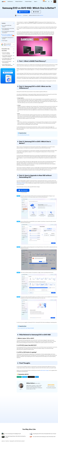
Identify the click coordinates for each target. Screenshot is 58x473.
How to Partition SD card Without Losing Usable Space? (7, 65)
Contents (3, 23)
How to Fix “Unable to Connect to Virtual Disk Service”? (6, 53)
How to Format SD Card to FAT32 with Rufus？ (6, 62)
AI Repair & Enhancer (18, 1)
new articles (4, 50)
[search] (51, 1)
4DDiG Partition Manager (44, 370)
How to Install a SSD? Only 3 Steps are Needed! (26, 328)
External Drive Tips (6, 48)
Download (44, 1)
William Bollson (19, 15)
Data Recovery (10, 1)
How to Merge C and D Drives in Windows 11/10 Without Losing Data (7, 56)
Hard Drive (41, 15)
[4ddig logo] (3, 1)
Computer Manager (28, 1)
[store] (48, 1)
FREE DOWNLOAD (24, 11)
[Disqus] (29, 408)
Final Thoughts (4, 40)
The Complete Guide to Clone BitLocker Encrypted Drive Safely (7, 59)
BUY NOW (37, 11)
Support (35, 1)
